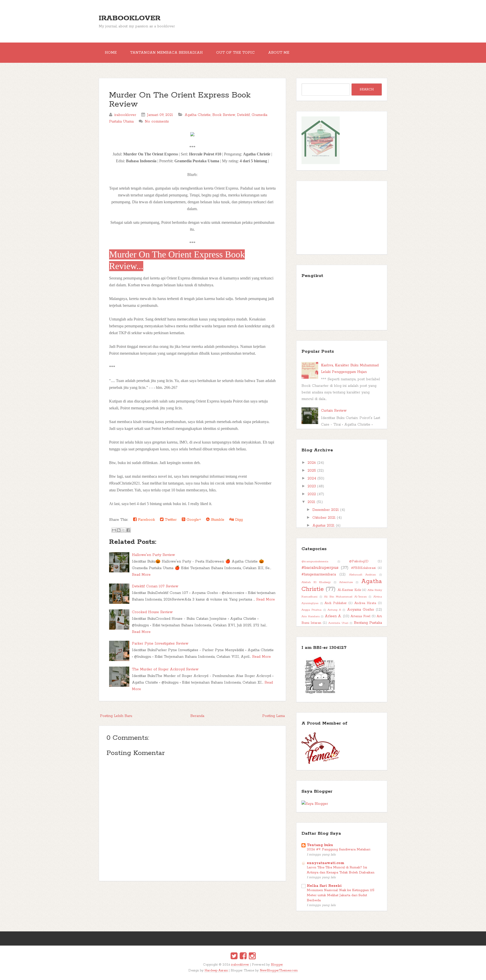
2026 (312, 463)
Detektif (243, 115)
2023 (312, 486)
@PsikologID (359, 561)
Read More (141, 574)
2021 (311, 502)
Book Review (223, 115)
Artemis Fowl (360, 616)
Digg (238, 519)
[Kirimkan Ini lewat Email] (113, 530)
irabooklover (129, 18)
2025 (312, 470)
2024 (312, 478)
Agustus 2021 (323, 525)
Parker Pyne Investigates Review (160, 643)
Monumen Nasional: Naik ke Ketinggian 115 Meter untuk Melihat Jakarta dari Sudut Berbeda (340, 895)
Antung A (334, 610)
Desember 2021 (325, 510)
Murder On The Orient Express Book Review (180, 100)
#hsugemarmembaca (318, 574)
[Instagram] (252, 956)
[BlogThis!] (118, 530)
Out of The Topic (235, 52)
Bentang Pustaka (368, 623)
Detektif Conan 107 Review (155, 586)
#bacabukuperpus (319, 567)
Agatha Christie (198, 115)
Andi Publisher (336, 603)
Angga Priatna (311, 610)
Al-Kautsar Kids (349, 590)
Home (111, 52)
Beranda (197, 716)
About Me (278, 52)
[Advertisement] (341, 217)
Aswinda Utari (338, 623)
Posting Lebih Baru (116, 716)
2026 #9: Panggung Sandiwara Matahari (338, 849)
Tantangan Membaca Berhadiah (166, 52)
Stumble (217, 519)
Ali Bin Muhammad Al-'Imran (345, 596)
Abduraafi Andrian (362, 574)
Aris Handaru (310, 616)
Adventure (346, 582)
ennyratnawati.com (325, 863)
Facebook (146, 519)
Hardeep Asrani (216, 970)
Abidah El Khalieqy (316, 582)
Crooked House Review (152, 612)
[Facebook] (243, 956)
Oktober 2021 (324, 517)
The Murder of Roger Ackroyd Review (165, 669)
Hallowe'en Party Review (153, 555)
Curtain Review (334, 410)
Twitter (170, 519)
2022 (312, 494)
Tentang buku (320, 845)
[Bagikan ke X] (123, 530)
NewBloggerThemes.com (279, 970)
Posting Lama (273, 716)
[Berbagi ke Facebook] (128, 530)
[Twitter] (234, 956)
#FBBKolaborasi (363, 568)
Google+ (193, 519)
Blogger (277, 965)
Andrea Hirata (365, 603)
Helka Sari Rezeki (324, 886)
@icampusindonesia (314, 561)
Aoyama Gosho (360, 609)
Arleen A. (333, 616)
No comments (157, 121)
